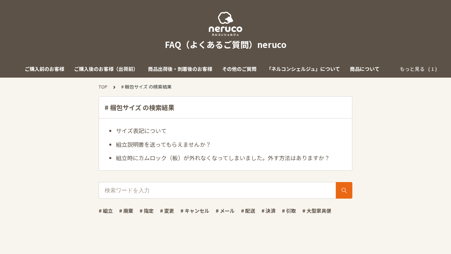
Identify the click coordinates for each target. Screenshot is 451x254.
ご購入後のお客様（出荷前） (106, 68)
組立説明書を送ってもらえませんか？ (163, 144)
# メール (225, 210)
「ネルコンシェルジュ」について (303, 68)
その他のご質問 (239, 68)
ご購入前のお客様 (44, 68)
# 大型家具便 (316, 210)
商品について (364, 68)
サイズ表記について (141, 130)
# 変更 (167, 210)
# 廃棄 (126, 210)
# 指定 (147, 210)
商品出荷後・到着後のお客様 (180, 68)
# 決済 (268, 210)
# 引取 (289, 210)
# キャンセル (194, 210)
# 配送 (248, 210)
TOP (103, 86)
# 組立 (106, 210)
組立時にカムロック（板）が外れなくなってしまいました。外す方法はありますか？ (223, 157)
